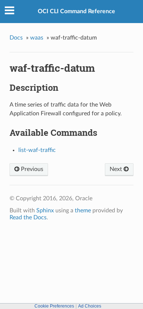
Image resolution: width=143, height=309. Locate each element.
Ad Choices (89, 306)
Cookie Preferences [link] (54, 306)
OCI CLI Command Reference (76, 11)
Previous (31, 169)
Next (117, 169)
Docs (16, 38)
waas (36, 38)
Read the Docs (28, 217)
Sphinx (45, 210)
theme (83, 210)
